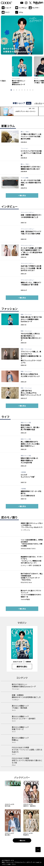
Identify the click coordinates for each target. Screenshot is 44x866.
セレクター (35, 8)
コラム (21, 12)
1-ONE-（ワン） (11, 864)
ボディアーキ (31, 862)
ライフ (7, 12)
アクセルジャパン (19, 862)
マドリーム (9, 862)
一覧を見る (38, 103)
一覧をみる (22, 840)
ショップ (8, 8)
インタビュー (23, 8)
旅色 (3, 862)
